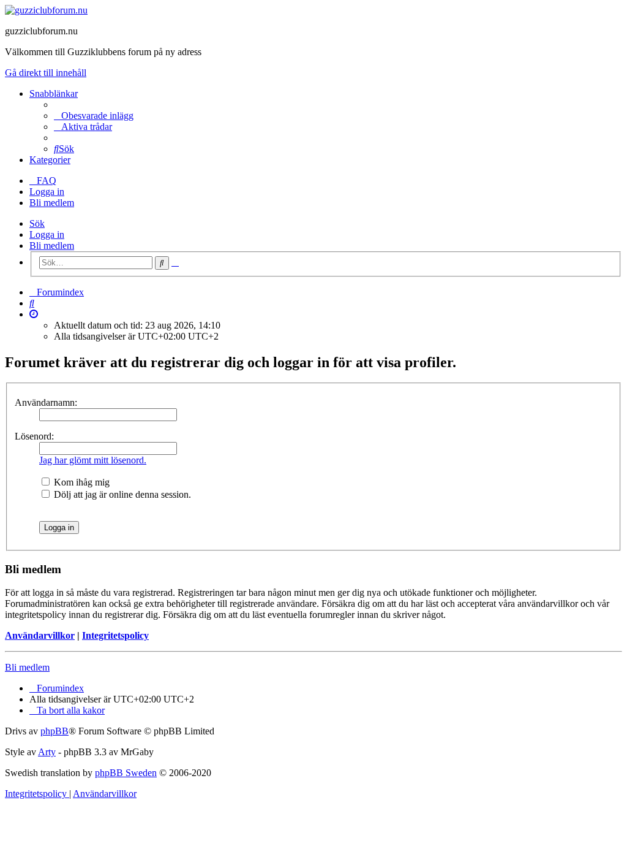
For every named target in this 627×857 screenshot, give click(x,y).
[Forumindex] (46, 10)
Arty (47, 752)
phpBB (54, 731)
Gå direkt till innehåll (45, 72)
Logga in (46, 234)
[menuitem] (93, 115)
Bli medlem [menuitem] (51, 202)
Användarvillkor (40, 635)
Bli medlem (51, 245)
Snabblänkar (53, 93)
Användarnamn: (46, 402)
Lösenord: (34, 436)
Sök (37, 223)
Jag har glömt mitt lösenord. (92, 460)
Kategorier (49, 159)
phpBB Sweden (126, 772)
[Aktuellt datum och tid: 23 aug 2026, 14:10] (33, 314)
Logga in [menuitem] (46, 191)
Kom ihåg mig (80, 482)
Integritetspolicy (115, 635)
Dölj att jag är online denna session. (121, 494)
